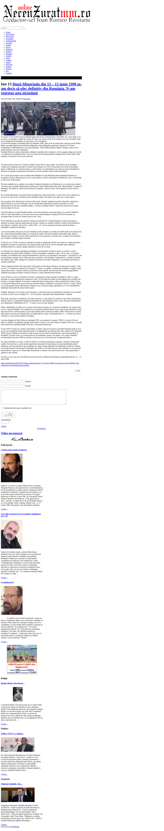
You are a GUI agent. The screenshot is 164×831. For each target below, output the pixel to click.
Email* (28, 386)
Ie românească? (7, 582)
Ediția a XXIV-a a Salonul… (12, 734)
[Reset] (25, 28)
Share (78, 370)
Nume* (28, 381)
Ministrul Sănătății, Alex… (12, 784)
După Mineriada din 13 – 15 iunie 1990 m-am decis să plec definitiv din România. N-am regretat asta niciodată (41, 88)
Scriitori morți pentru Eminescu (14, 450)
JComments (41, 428)
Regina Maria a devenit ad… (12, 683)
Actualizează (6, 420)
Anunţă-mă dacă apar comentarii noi (17, 408)
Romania (26, 99)
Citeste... (4, 509)
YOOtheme (14, 827)
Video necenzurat (11, 433)
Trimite (3, 426)
